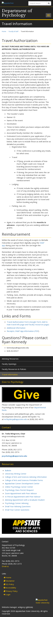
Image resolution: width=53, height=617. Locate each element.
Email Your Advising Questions (18, 506)
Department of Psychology (17, 13)
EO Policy (9, 584)
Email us (5, 566)
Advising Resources (10, 358)
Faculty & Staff (13, 31)
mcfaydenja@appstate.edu (15, 419)
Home (4, 31)
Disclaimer (10, 581)
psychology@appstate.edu (14, 456)
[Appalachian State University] (13, 3)
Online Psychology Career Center (19, 487)
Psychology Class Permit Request (19, 490)
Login (7, 594)
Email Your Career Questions (17, 510)
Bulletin (8, 470)
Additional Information (16, 328)
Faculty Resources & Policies (14, 369)
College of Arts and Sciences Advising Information (26, 477)
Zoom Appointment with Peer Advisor (21, 493)
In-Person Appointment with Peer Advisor (23, 496)
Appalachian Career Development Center (22, 483)
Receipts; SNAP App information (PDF (22, 331)
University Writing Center (15, 473)
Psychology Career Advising (16, 503)
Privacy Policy (11, 591)
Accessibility (10, 587)
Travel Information (10, 374)
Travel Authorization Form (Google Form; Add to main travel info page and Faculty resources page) (28, 323)
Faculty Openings (9, 364)
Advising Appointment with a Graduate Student (25, 500)
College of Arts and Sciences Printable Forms (24, 480)
